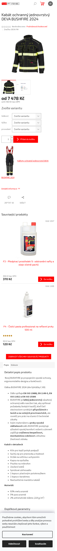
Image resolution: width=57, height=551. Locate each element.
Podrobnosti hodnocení (37, 26)
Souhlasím (40, 543)
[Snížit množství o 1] (11, 141)
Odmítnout (14, 543)
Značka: (11, 29)
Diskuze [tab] (14, 365)
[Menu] (50, 4)
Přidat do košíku (27, 139)
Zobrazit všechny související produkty (28, 356)
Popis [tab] (6, 365)
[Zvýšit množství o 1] (11, 137)
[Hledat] (35, 4)
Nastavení (27, 534)
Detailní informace (9, 188)
